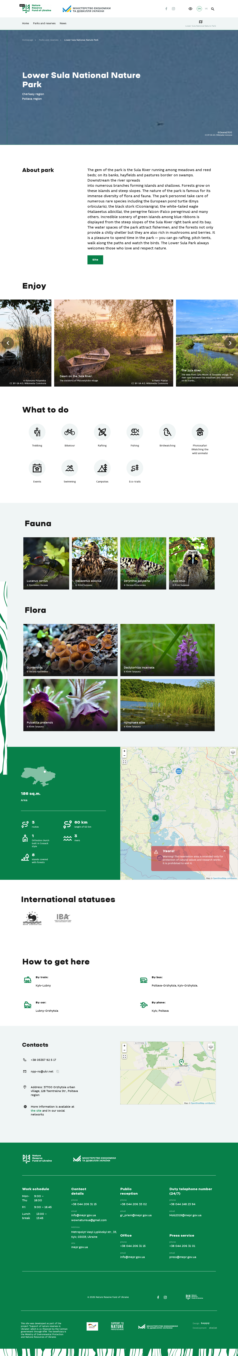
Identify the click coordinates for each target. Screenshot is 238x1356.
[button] (190, 8)
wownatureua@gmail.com (89, 1220)
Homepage (27, 40)
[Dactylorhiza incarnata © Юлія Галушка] (167, 625)
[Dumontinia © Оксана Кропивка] (70, 625)
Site (95, 260)
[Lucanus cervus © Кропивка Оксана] (46, 539)
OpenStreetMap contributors (225, 878)
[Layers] (233, 752)
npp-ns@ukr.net (42, 1071)
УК (206, 8)
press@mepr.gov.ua (182, 1257)
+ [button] (124, 751)
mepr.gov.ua (79, 1247)
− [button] (124, 755)
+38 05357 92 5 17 (43, 1060)
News (63, 23)
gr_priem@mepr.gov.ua (136, 1215)
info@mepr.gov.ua (83, 1215)
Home (25, 23)
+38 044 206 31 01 (182, 1246)
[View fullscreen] (124, 762)
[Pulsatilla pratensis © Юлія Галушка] (70, 680)
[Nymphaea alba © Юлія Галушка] (167, 680)
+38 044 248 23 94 (182, 1204)
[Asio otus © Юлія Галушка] (192, 539)
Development (205, 1328)
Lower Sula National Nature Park (200, 26)
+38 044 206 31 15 (84, 1204)
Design (196, 1323)
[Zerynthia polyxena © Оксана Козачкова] (143, 539)
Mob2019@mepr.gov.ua (185, 1215)
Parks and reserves (44, 23)
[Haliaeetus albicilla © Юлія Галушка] (95, 539)
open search (213, 9)
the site (36, 1110)
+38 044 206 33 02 (133, 1204)
